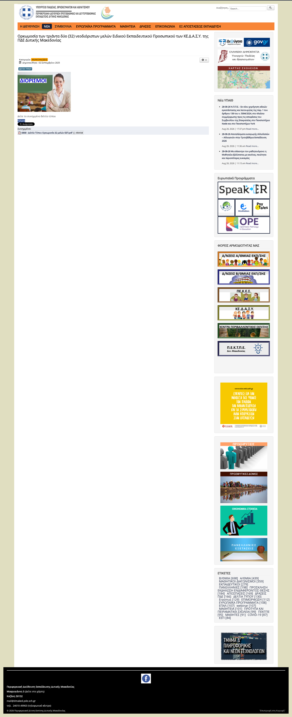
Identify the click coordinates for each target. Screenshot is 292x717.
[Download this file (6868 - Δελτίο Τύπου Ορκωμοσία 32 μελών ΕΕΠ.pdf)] (20, 132)
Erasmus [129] (229, 599)
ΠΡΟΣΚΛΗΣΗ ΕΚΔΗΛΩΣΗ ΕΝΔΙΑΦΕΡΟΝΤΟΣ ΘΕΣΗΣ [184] (243, 590)
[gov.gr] (257, 42)
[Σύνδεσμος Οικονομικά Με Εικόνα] (243, 520)
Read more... (252, 128)
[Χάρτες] (244, 77)
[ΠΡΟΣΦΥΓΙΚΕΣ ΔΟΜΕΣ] (243, 487)
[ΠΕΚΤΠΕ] (244, 348)
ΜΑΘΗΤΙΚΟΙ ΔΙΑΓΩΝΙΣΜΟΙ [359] (241, 581)
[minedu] (244, 56)
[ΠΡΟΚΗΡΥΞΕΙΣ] (243, 455)
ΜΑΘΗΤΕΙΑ (127, 26)
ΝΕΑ (47, 26)
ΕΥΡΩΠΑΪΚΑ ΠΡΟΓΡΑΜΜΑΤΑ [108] (242, 603)
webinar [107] (246, 606)
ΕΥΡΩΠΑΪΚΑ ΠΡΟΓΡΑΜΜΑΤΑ (96, 26)
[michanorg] (243, 645)
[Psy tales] (261, 207)
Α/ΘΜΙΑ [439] (249, 578)
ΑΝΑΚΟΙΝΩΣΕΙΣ (39, 59)
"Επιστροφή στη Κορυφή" (272, 710)
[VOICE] (243, 405)
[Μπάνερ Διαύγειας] (231, 42)
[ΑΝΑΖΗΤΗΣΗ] (270, 7)
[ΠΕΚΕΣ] (244, 294)
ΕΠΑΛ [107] (227, 606)
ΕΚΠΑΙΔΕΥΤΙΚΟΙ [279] (233, 584)
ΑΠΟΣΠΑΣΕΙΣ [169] (240, 593)
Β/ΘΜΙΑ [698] (229, 578)
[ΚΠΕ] (244, 330)
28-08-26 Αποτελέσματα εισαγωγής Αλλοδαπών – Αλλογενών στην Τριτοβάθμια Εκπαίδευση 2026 (245, 137)
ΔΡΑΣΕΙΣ (145, 26)
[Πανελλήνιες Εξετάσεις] (243, 549)
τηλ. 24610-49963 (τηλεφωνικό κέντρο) (29, 705)
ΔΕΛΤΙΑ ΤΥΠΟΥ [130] (247, 596)
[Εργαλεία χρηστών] (204, 60)
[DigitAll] (243, 207)
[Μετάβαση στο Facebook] (146, 678)
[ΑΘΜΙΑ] (244, 258)
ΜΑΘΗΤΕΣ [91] (236, 615)
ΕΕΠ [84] (225, 618)
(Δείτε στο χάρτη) (34, 691)
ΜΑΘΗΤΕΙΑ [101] (231, 609)
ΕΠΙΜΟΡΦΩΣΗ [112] (255, 599)
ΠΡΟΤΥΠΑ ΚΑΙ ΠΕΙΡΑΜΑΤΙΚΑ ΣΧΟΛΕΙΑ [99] (240, 610)
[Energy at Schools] (226, 207)
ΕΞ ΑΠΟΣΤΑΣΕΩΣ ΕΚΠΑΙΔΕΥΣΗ (200, 26)
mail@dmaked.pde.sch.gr (21, 700)
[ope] (244, 225)
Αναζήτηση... (222, 7)
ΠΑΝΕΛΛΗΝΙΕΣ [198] (233, 587)
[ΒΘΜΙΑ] (244, 276)
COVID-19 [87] (257, 615)
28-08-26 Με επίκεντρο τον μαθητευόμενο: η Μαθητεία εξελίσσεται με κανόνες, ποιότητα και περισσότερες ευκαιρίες (244, 155)
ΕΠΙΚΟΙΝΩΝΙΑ (165, 26)
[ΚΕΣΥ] (244, 312)
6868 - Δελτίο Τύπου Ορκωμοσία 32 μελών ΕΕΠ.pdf (47, 132)
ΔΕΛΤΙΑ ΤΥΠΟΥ (25, 69)
